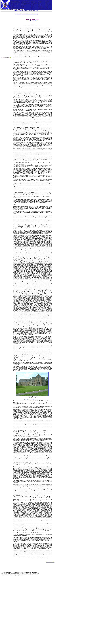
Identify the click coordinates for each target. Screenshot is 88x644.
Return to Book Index (50, 562)
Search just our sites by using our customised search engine (26, 10)
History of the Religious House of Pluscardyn (32, 399)
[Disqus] (20, 592)
